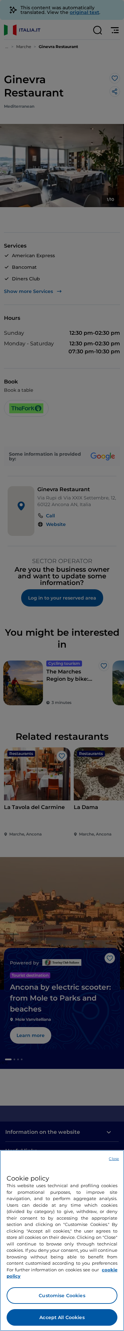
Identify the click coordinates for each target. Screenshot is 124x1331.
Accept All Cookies (62, 1317)
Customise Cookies (62, 1296)
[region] (62, 1240)
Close (114, 1158)
